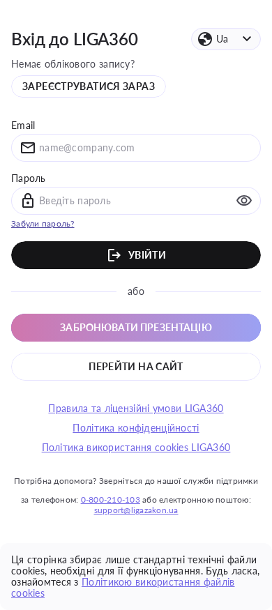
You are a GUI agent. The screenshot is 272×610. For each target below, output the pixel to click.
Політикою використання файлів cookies (122, 587)
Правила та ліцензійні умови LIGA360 (135, 408)
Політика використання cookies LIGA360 (136, 447)
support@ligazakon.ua (136, 510)
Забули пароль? (43, 223)
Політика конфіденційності (136, 428)
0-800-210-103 (110, 499)
